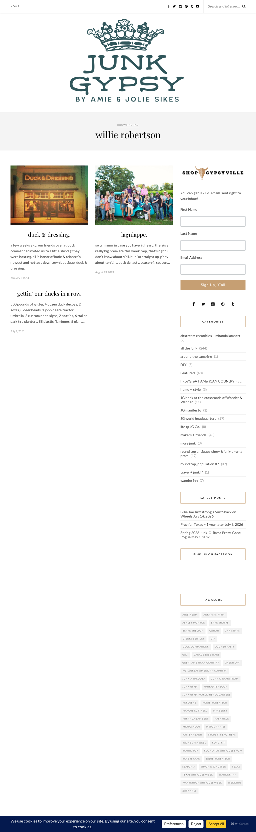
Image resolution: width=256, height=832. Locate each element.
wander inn (189, 480)
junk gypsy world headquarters (206, 694)
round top (190, 750)
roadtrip (218, 742)
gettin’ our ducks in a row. (49, 293)
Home (14, 6)
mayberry (220, 710)
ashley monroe (193, 622)
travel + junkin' (191, 472)
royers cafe (191, 758)
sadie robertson (218, 758)
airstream (190, 614)
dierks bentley (193, 638)
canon (214, 630)
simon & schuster (213, 766)
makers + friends (193, 435)
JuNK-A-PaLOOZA (193, 678)
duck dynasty (224, 646)
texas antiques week (197, 774)
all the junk (188, 348)
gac (185, 654)
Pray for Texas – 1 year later (202, 524)
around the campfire (196, 356)
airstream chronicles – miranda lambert (210, 336)
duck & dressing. (49, 234)
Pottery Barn (192, 734)
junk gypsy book (215, 686)
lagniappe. (134, 234)
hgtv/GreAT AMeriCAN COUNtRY (207, 381)
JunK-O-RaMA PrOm (224, 678)
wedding (234, 782)
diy (212, 638)
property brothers (222, 734)
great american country (200, 662)
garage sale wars (206, 654)
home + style (190, 389)
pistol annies (216, 726)
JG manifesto (190, 410)
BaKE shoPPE (220, 622)
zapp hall (189, 790)
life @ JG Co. (190, 426)
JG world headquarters (198, 418)
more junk (188, 443)
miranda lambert (195, 718)
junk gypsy (190, 686)
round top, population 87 (199, 464)
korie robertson (214, 702)
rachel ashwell (194, 742)
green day (232, 662)
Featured (187, 373)
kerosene (189, 702)
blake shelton (193, 630)
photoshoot (191, 726)
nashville (221, 718)
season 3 (188, 766)
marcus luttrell (194, 710)
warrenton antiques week (202, 782)
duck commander (195, 646)
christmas (232, 630)
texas (236, 766)
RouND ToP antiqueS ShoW (223, 750)
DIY (183, 364)
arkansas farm (214, 614)
